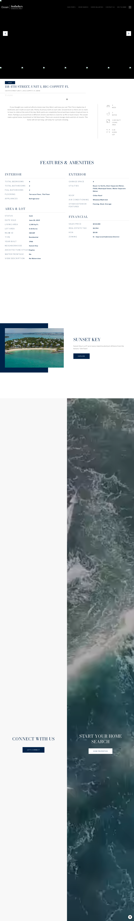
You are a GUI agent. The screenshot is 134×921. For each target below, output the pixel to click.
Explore (81, 356)
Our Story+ (71, 7)
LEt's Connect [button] (33, 750)
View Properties (100, 751)
